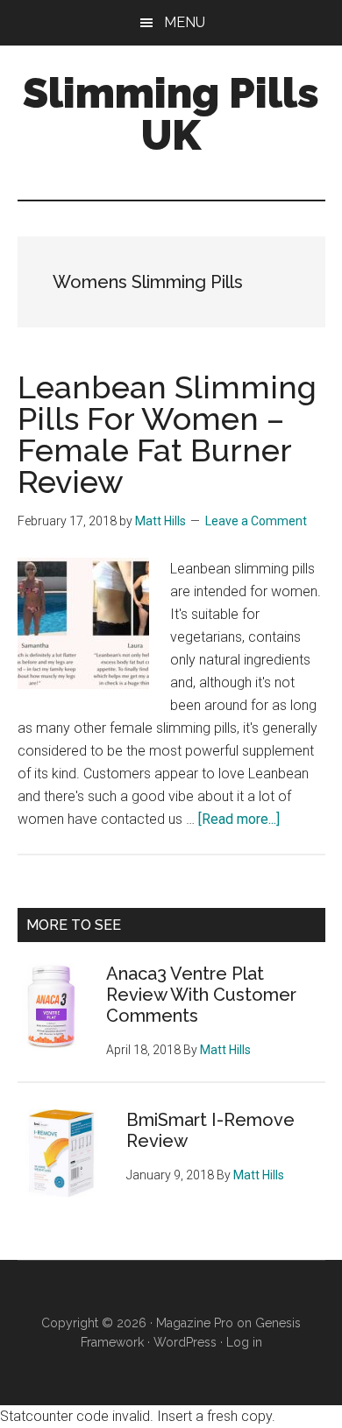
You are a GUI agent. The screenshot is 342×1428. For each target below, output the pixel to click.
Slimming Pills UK (171, 113)
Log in (244, 1342)
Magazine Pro (194, 1323)
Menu (184, 22)
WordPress (185, 1342)
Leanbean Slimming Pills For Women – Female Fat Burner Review (167, 434)
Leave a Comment (256, 521)
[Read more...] (239, 819)
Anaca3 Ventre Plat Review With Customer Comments (201, 994)
